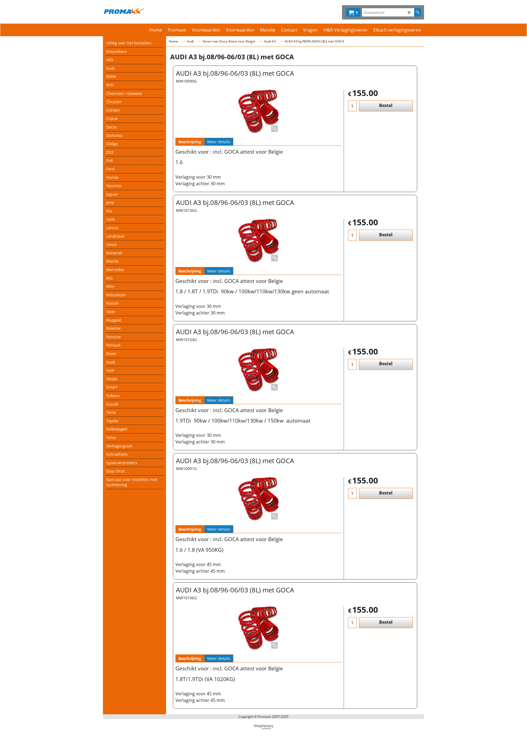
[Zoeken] (417, 12)
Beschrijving (189, 141)
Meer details (218, 141)
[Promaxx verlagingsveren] (151, 11)
